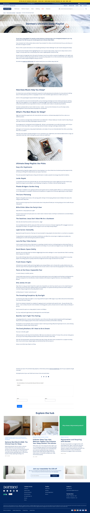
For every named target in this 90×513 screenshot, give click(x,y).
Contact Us (26, 488)
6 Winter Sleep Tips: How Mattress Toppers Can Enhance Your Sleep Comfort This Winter (44, 441)
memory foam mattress (10, 438)
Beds (32, 8)
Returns (46, 494)
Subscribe (54, 475)
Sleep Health (18, 12)
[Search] (59, 8)
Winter (42, 437)
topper (39, 437)
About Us (65, 5)
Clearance (48, 8)
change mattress (8, 437)
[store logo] (7, 9)
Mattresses (16, 8)
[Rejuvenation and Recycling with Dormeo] (73, 425)
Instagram (46, 377)
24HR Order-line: (9, 5)
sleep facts (24, 438)
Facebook (41, 377)
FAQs (81, 5)
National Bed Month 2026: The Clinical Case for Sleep (16, 443)
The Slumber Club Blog (11, 12)
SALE (43, 8)
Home (4, 12)
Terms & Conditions (7, 510)
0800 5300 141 (69, 488)
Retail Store (47, 488)
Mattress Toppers (25, 8)
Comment (19, 385)
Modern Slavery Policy (17, 510)
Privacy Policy (25, 510)
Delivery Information (28, 492)
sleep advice (18, 438)
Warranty (46, 490)
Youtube (48, 377)
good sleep (15, 437)
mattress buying (22, 437)
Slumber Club (71, 5)
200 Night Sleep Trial (28, 496)
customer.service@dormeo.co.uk (72, 490)
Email (46, 398)
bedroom (35, 437)
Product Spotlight (65, 437)
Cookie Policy (32, 510)
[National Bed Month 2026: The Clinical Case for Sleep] (17, 425)
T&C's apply (56, 471)
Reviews (25, 498)
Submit (19, 406)
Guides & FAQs (27, 490)
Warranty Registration (49, 492)
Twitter (44, 377)
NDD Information (27, 494)
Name (18, 398)
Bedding (38, 8)
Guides (77, 5)
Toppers (46, 437)
